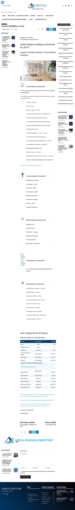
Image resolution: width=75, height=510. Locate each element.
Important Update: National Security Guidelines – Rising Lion (63, 139)
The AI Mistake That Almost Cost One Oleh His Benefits (6, 38)
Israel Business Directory (33, 499)
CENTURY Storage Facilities (65, 76)
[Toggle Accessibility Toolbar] (2, 2)
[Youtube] (69, 6)
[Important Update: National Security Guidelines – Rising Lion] (13, 61)
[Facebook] (63, 6)
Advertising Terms (32, 494)
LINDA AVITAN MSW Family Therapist (65, 103)
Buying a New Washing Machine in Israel (6, 46)
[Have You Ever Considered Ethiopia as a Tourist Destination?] (13, 52)
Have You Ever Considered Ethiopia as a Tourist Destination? (5, 54)
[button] (72, 6)
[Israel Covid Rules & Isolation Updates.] (16, 455)
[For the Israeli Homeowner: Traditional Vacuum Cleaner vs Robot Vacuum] (71, 146)
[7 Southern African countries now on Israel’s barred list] (16, 470)
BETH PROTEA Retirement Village (65, 96)
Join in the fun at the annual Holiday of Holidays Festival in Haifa (36, 400)
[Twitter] (66, 6)
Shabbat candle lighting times (28, 367)
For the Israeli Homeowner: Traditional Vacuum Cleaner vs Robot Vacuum (63, 148)
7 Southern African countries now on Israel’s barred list (6, 470)
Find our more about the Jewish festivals (30, 165)
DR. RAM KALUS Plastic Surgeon (65, 100)
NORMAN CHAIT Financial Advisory (65, 53)
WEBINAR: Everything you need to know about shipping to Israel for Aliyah (7, 462)
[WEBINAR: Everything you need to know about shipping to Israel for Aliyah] (16, 461)
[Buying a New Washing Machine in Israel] (13, 45)
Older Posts (4, 12)
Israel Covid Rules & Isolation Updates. (7, 454)
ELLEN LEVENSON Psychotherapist (65, 88)
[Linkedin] (54, 29)
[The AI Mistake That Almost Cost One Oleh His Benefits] (13, 37)
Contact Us (30, 501)
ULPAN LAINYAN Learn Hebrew (65, 80)
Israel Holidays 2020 (50, 424)
